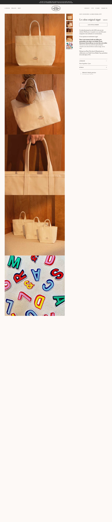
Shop (19, 8)
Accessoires (86, 14)
